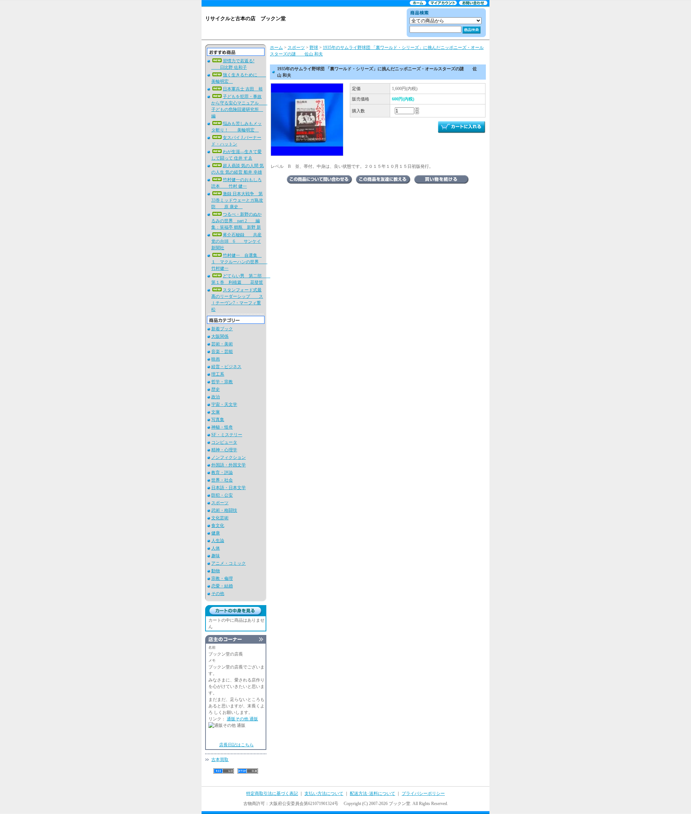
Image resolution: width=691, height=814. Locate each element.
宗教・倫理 (222, 578)
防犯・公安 (222, 495)
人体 (215, 548)
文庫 (215, 412)
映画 (215, 359)
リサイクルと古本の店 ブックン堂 (245, 18)
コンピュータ (224, 442)
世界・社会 (222, 480)
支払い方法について (323, 793)
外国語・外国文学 (228, 465)
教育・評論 (222, 472)
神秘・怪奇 (222, 427)
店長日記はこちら (236, 744)
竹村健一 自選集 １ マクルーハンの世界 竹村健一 (239, 262)
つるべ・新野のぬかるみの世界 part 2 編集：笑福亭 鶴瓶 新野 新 (236, 221)
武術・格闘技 (224, 510)
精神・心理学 (224, 449)
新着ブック (222, 328)
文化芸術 (220, 517)
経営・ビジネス (226, 366)
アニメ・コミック (228, 563)
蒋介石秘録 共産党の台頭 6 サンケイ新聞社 (236, 241)
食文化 (217, 525)
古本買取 (220, 759)
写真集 (217, 419)
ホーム (276, 47)
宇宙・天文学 (224, 404)
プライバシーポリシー (423, 793)
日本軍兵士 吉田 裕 (243, 88)
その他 (217, 593)
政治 (215, 396)
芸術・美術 (222, 343)
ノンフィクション (228, 457)
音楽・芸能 (222, 351)
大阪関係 (220, 336)
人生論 (217, 540)
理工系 (217, 374)
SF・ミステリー (226, 434)
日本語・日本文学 (228, 487)
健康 (215, 533)
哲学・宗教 (222, 381)
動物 (215, 570)
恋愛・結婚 (222, 586)
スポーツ (220, 502)
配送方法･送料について (372, 793)
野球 (314, 47)
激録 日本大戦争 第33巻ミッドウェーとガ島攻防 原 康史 (237, 200)
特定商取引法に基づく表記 (272, 793)
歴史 (215, 389)
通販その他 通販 (242, 718)
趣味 (215, 555)
